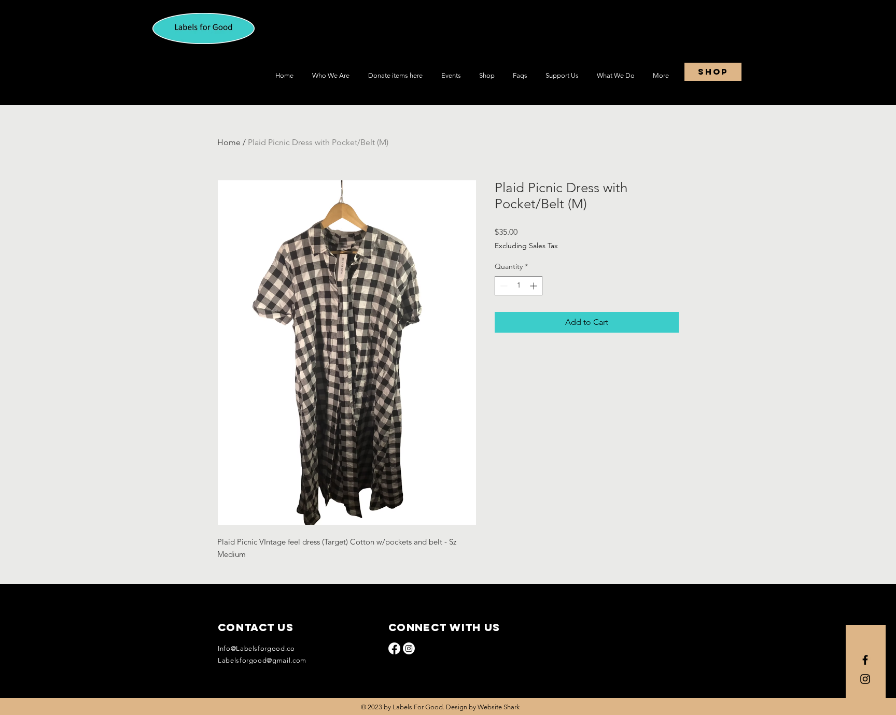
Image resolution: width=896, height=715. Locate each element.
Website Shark (499, 707)
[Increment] (534, 286)
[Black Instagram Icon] (865, 679)
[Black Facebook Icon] (865, 659)
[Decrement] (502, 286)
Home (229, 142)
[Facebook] (394, 648)
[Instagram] (409, 648)
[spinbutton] (518, 286)
